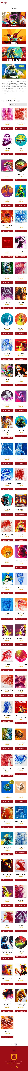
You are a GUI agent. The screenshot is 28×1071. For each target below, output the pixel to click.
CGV (14, 1063)
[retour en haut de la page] (14, 1050)
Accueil (9, 1063)
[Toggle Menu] (2, 2)
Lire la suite (21, 282)
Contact (18, 1063)
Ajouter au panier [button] (7, 128)
